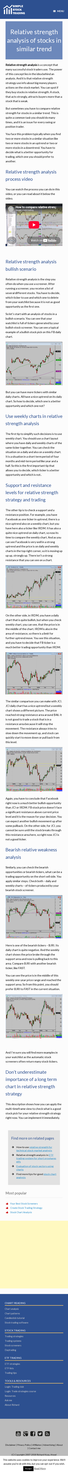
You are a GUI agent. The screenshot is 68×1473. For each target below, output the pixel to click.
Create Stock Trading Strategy (26, 1207)
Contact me (34, 1448)
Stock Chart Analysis (21, 1212)
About (59, 1445)
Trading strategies (14, 1336)
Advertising (49, 1445)
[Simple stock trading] (14, 9)
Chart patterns (12, 1313)
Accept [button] (28, 1468)
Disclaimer (10, 1445)
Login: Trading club (14, 1386)
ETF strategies (12, 1364)
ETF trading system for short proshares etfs (36, 1158)
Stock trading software (16, 1322)
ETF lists (9, 1368)
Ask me (8, 1400)
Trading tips (11, 1373)
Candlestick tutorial (15, 1318)
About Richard (12, 1405)
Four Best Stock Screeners (24, 1203)
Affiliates (36, 1445)
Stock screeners (13, 1345)
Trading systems (13, 1341)
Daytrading (10, 1350)
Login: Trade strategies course (20, 1391)
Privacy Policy (24, 1445)
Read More (40, 1468)
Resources (10, 1396)
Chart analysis (12, 1309)
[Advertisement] (34, 1254)
